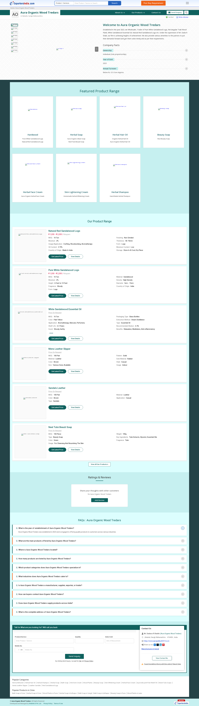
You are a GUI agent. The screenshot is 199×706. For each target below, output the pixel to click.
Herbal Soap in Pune (34, 693)
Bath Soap (64, 683)
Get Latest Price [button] (57, 256)
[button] (54, 313)
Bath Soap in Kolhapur (101, 693)
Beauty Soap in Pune (118, 693)
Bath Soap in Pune (18, 693)
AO (15, 14)
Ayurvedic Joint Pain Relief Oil (147, 683)
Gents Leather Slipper (20, 685)
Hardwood (33, 134)
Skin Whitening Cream (112, 683)
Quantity (77, 637)
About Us (119, 12)
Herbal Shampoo (120, 192)
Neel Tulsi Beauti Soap (76, 142)
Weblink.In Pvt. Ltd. (35, 703)
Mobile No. (18, 646)
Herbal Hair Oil (120, 134)
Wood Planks (87, 683)
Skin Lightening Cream (76, 192)
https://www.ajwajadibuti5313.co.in (156, 641)
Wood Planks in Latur (134, 693)
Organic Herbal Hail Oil (120, 139)
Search (114, 3)
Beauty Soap (163, 134)
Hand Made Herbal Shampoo (120, 196)
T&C (80, 661)
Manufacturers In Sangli (150, 649)
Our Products (137, 12)
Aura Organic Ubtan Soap (76, 139)
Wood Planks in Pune (50, 693)
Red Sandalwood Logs (50, 685)
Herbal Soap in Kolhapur (68, 693)
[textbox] (119, 641)
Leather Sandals (35, 685)
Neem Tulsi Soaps (165, 683)
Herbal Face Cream (32, 192)
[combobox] (19, 650)
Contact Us (156, 12)
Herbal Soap (76, 134)
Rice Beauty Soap (164, 139)
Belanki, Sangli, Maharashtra (32, 16)
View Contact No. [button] (162, 658)
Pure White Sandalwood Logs (32, 139)
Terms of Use (58, 703)
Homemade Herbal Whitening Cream (76, 196)
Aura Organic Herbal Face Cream (32, 196)
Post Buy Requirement (153, 3)
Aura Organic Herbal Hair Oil (120, 142)
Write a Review (183, 17)
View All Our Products (99, 464)
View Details (75, 256)
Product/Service (20, 637)
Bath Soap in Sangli (85, 693)
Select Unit (109, 637)
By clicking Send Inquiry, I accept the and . (74, 661)
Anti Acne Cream (76, 683)
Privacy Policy (89, 661)
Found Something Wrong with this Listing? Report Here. (162, 664)
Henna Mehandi (17, 683)
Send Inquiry (74, 656)
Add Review (99, 500)
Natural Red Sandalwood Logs (32, 142)
